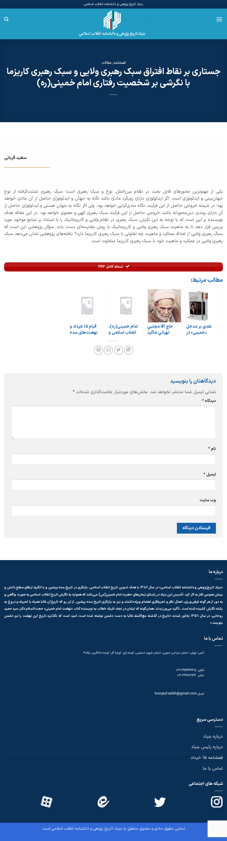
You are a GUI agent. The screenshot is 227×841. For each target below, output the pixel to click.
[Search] (6, 19)
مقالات (107, 63)
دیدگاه (209, 401)
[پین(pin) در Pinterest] (98, 350)
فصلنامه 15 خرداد (207, 757)
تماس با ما (213, 768)
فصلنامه (120, 63)
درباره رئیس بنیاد (207, 747)
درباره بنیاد (213, 736)
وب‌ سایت (208, 500)
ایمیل (209, 474)
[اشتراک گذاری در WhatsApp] (128, 350)
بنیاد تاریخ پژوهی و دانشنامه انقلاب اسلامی (86, 829)
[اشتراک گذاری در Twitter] (118, 350)
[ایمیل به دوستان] (108, 350)
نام (212, 449)
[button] (219, 19)
